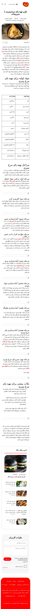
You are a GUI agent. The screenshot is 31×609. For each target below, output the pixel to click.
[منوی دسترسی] (16, 4)
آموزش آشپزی (8, 18)
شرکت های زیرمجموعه (23, 584)
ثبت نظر (7, 559)
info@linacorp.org (10, 596)
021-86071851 (21, 596)
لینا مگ (16, 18)
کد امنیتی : (25, 561)
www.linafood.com (7, 603)
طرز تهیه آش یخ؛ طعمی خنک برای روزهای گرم (10, 483)
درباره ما (9, 581)
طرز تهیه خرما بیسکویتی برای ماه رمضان (10, 492)
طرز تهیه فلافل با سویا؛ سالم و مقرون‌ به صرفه (10, 511)
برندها (14, 581)
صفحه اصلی (23, 18)
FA (5, 4)
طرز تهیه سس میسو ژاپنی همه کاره (11, 520)
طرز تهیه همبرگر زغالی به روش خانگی (16, 476)
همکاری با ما (12, 584)
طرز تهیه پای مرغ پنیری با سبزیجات (15, 20)
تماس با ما (4, 584)
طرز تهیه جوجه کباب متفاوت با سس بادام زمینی (11, 502)
